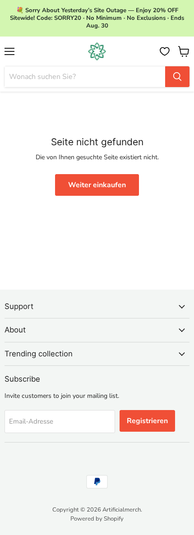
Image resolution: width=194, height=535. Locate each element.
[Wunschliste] (164, 51)
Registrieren (147, 421)
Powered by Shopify (97, 519)
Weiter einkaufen (97, 185)
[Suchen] (177, 76)
